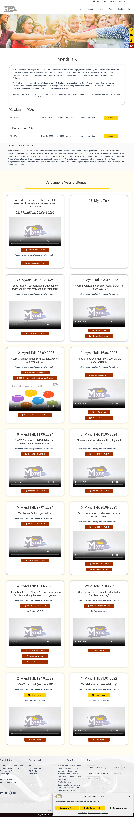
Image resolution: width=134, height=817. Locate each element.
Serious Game (93, 778)
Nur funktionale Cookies (92, 808)
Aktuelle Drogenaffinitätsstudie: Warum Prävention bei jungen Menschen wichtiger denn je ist (69, 768)
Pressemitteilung (35, 768)
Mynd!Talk (14, 118)
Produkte (89, 9)
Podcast (126, 768)
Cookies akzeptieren (67, 808)
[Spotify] (10, 793)
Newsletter (33, 774)
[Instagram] (14, 793)
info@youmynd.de (9, 782)
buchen (110, 118)
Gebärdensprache (119, 1)
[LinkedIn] (1, 793)
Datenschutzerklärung (94, 813)
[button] (130, 796)
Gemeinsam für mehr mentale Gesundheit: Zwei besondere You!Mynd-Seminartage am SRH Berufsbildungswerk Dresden (69, 790)
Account (112, 9)
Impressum (105, 813)
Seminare (117, 774)
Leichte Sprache (101, 1)
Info (79, 9)
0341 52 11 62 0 (8, 780)
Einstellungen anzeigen (118, 808)
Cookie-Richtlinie (82, 813)
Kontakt (121, 9)
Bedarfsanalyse (102, 768)
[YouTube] (6, 793)
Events (101, 9)
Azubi (90, 768)
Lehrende (115, 768)
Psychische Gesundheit (99, 773)
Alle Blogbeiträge (35, 771)
